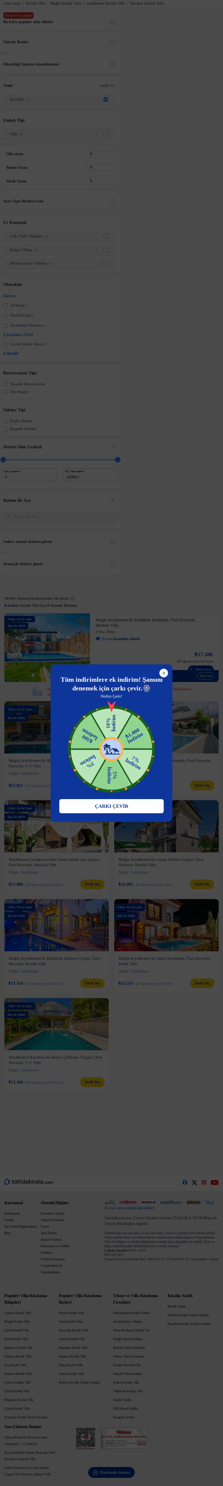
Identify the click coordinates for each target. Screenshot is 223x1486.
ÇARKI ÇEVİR (111, 806)
